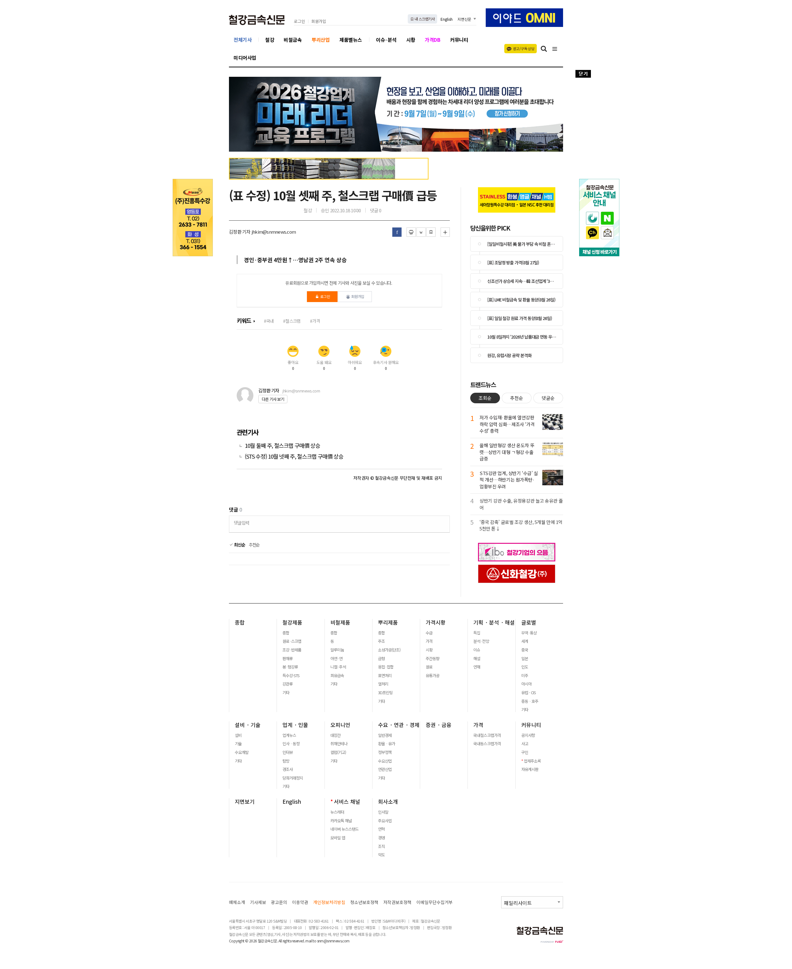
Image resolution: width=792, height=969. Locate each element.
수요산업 (385, 761)
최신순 (239, 545)
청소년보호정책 (364, 902)
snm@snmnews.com (333, 940)
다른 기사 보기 (273, 399)
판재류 (287, 658)
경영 (381, 837)
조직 (381, 846)
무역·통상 (529, 632)
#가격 (315, 321)
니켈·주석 (338, 666)
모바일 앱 (337, 837)
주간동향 (432, 658)
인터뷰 (287, 752)
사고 (524, 743)
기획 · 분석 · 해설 (494, 622)
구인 (524, 752)
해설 (476, 658)
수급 (429, 632)
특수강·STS (290, 675)
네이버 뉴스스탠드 (344, 829)
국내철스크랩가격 (487, 735)
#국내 (269, 321)
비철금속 (293, 39)
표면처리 (385, 675)
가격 (429, 641)
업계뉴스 (289, 735)
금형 (381, 658)
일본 (524, 658)
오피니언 (340, 724)
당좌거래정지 (292, 778)
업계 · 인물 (295, 724)
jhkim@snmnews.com (301, 391)
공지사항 (528, 735)
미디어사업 (245, 57)
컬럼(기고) (338, 752)
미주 (524, 675)
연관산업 (385, 769)
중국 (524, 649)
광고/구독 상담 (523, 48)
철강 (269, 39)
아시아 (526, 683)
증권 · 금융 (438, 724)
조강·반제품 (291, 649)
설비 (238, 735)
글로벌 (528, 622)
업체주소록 (532, 761)
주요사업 (385, 820)
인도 (524, 666)
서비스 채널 (347, 801)
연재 (476, 666)
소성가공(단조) (389, 649)
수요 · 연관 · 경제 (399, 724)
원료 (429, 666)
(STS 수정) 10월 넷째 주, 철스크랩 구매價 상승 (294, 456)
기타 (285, 692)
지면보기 (245, 801)
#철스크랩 (291, 321)
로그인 (299, 21)
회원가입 (318, 21)
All (280, 940)
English (447, 19)
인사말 (383, 812)
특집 (476, 632)
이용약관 (300, 902)
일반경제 (385, 735)
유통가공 (432, 675)
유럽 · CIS (528, 692)
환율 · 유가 (386, 743)
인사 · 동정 (290, 743)
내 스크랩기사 (424, 18)
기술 (238, 743)
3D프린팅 (385, 692)
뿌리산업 (320, 39)
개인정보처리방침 (329, 902)
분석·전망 (481, 641)
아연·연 (336, 658)
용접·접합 (386, 666)
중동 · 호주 (529, 701)
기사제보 (258, 902)
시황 (410, 39)
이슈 (476, 649)
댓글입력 (241, 522)
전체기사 (243, 39)
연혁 (381, 829)
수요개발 (241, 752)
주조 (381, 641)
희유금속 (337, 675)
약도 (381, 854)
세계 (524, 641)
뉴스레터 (337, 812)
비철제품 (340, 622)
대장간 (335, 735)
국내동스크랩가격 (487, 743)
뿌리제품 (388, 622)
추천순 (254, 545)
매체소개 (237, 902)
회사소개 (388, 801)
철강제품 (292, 622)
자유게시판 (529, 769)
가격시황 (436, 622)
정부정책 (385, 752)
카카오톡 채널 (341, 820)
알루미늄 (337, 649)
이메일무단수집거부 (434, 902)
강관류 (287, 683)
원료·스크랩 (291, 641)
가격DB (432, 39)
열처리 (383, 683)
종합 (240, 622)
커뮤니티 (459, 39)
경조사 (287, 769)
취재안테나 (338, 743)
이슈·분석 (386, 39)
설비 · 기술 (247, 724)
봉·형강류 (290, 666)
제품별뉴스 (350, 39)
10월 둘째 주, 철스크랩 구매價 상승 (282, 445)
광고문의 (279, 902)
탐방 (285, 761)
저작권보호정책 (397, 902)
